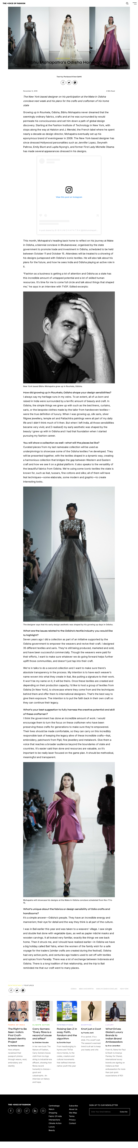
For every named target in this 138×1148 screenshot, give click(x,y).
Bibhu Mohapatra (86, 989)
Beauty (52, 1130)
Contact (72, 1123)
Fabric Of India (55, 1116)
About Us (73, 1109)
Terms (71, 1116)
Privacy (72, 1120)
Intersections (54, 1120)
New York (124, 989)
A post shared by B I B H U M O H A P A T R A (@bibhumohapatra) (68, 230)
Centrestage (54, 1106)
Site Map (73, 1113)
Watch (51, 1109)
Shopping (53, 1113)
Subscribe (73, 1106)
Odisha (73, 989)
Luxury (52, 1127)
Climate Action (55, 1123)
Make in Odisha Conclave (106, 989)
